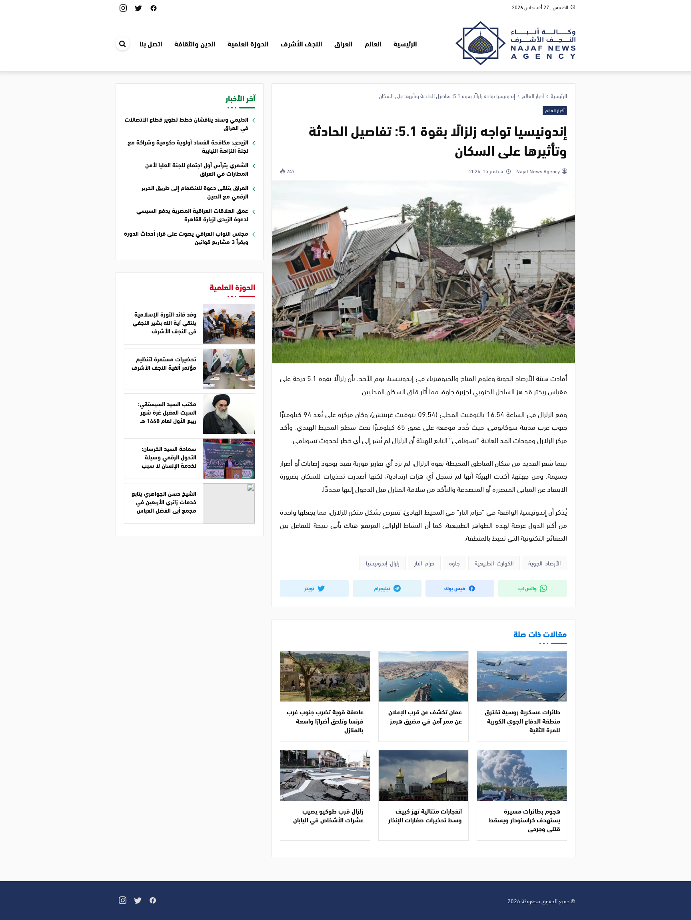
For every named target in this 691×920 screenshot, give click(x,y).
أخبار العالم (555, 110)
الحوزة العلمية (248, 43)
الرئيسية (405, 43)
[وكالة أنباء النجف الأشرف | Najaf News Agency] (515, 42)
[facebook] (153, 7)
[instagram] (123, 7)
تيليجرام (382, 588)
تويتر (310, 588)
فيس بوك (455, 588)
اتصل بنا (151, 43)
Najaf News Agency (537, 171)
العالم (373, 43)
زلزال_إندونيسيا (382, 562)
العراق (343, 43)
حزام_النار (424, 562)
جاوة (454, 562)
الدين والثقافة (195, 43)
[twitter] (138, 7)
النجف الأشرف (301, 43)
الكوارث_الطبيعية (494, 562)
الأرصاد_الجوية (544, 562)
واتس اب (528, 588)
